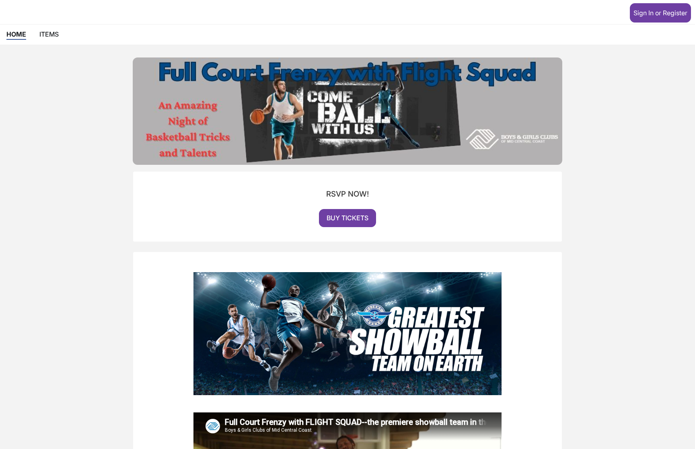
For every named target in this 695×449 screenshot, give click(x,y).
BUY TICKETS (347, 218)
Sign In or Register (660, 13)
